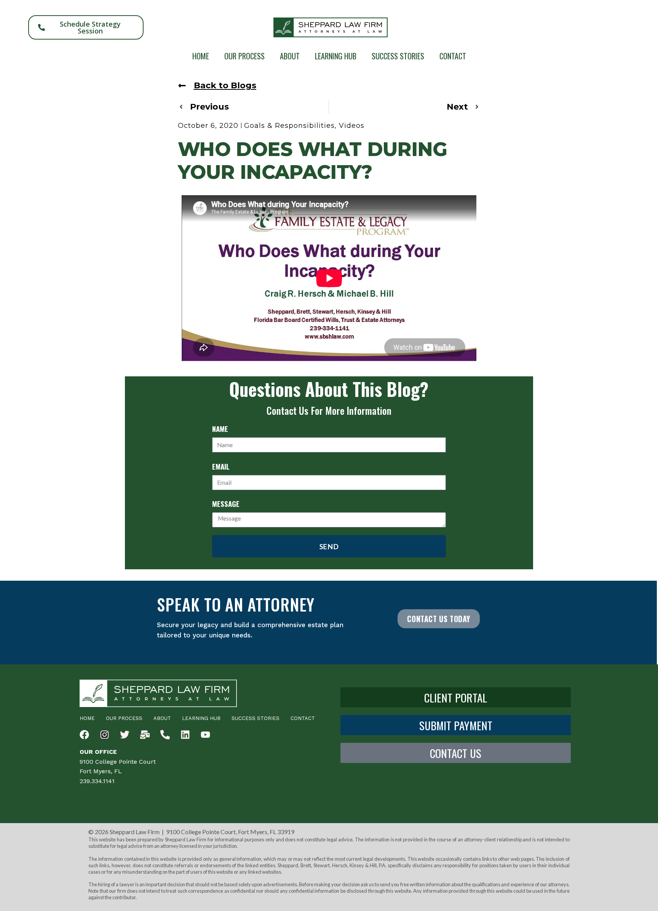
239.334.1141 (97, 781)
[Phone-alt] (165, 734)
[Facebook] (84, 734)
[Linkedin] (185, 734)
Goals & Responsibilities (289, 125)
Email (221, 466)
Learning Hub (335, 56)
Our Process (244, 56)
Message (226, 503)
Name (220, 428)
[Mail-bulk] (145, 734)
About (290, 56)
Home (200, 56)
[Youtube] (205, 734)
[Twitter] (124, 734)
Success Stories (398, 56)
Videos (351, 125)
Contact (452, 56)
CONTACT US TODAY (438, 618)
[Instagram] (104, 734)
